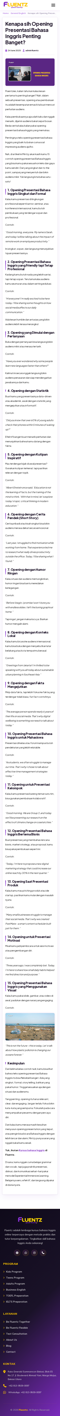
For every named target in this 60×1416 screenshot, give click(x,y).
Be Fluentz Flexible (17, 1327)
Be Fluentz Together (18, 1321)
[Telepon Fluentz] (43, 1253)
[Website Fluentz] (17, 1253)
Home (6, 13)
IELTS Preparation (16, 1301)
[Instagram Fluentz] (34, 1253)
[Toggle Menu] (53, 5)
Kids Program (14, 1271)
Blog (8, 1345)
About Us (11, 1339)
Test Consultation (16, 1333)
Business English (16, 1289)
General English (18, 13)
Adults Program (15, 1283)
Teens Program (15, 1277)
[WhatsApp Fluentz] (26, 1253)
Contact (11, 1351)
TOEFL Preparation (17, 1295)
